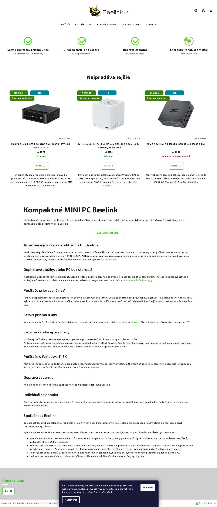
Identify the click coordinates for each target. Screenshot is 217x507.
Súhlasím (148, 487)
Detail (39, 165)
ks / (8, 491)
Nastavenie (71, 499)
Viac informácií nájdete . (138, 280)
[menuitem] (66, 24)
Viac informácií (104, 492)
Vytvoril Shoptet (207, 503)
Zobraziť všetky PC (107, 233)
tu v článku (110, 259)
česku (134, 322)
